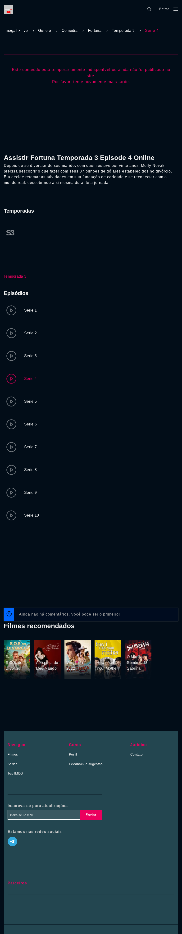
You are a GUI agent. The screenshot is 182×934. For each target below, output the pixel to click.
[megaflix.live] (10, 9)
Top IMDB (15, 773)
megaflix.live (17, 30)
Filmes (13, 754)
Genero (44, 30)
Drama (41, 647)
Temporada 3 (123, 30)
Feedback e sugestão (86, 764)
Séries (13, 764)
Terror (132, 642)
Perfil (73, 754)
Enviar (91, 815)
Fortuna (94, 30)
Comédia (69, 30)
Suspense (74, 653)
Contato (136, 754)
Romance (13, 653)
